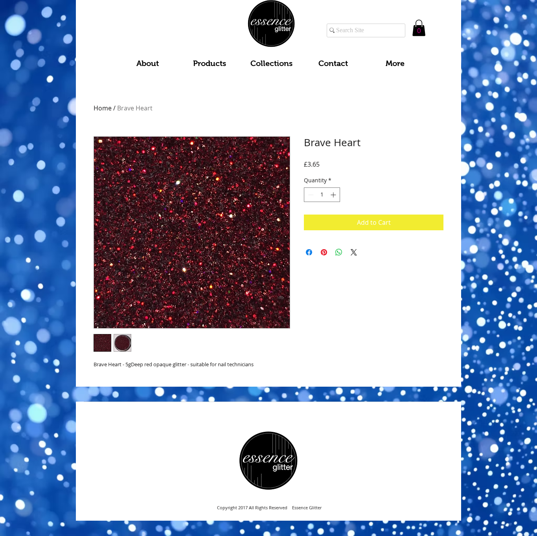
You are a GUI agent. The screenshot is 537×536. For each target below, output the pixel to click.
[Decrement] (310, 195)
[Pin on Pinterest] (324, 252)
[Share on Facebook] (309, 252)
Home (103, 108)
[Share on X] (354, 252)
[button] (419, 28)
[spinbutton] (322, 195)
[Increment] (334, 195)
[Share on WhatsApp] (339, 252)
